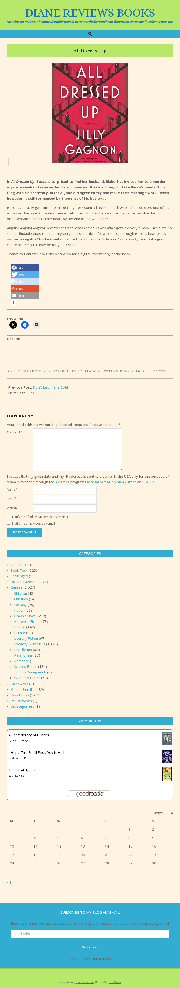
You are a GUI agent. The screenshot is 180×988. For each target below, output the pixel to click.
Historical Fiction (27, 621)
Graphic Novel (25, 615)
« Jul (10, 882)
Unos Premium (85, 982)
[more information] (13, 302)
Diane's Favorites (24, 581)
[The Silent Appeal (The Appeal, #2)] (167, 770)
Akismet (62, 482)
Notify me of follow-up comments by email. (40, 517)
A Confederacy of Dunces (28, 735)
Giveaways (19, 683)
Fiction (19, 610)
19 (59, 854)
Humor (19, 632)
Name (12, 490)
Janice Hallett (19, 775)
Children (20, 593)
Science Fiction (25, 666)
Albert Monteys (20, 740)
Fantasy (20, 604)
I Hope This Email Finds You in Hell (36, 752)
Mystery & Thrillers (68, 371)
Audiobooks (20, 564)
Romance (21, 660)
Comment (14, 432)
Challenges (19, 576)
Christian (21, 599)
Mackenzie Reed (21, 758)
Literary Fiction (26, 638)
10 (12, 846)
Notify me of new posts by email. (34, 524)
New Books (94, 371)
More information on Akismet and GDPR (119, 482)
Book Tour (19, 570)
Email (11, 499)
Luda (30, 393)
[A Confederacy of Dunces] (167, 735)
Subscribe (90, 947)
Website (12, 508)
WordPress (115, 982)
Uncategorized (22, 706)
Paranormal (23, 655)
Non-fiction (23, 649)
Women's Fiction (117, 371)
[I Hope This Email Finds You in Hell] (167, 752)
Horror (19, 627)
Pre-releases (21, 700)
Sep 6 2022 (157, 371)
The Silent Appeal (22, 770)
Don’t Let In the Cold (50, 387)
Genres (16, 587)
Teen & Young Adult (30, 672)
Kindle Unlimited (24, 689)
